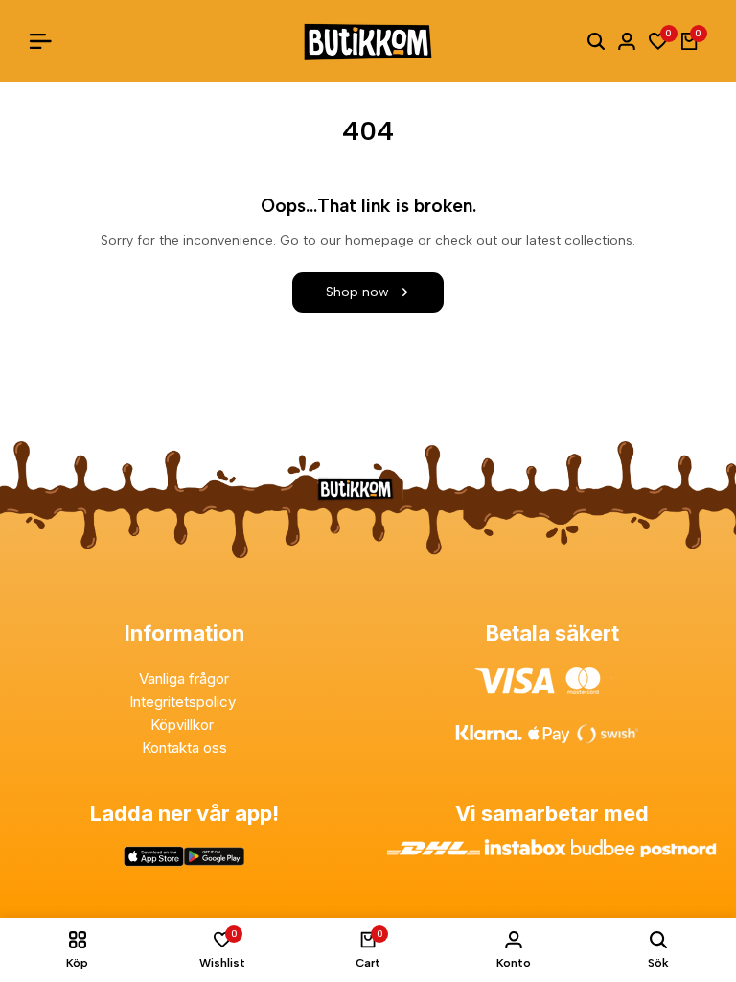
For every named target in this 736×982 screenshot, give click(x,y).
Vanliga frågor (184, 678)
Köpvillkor (184, 724)
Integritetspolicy (184, 701)
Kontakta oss (184, 747)
